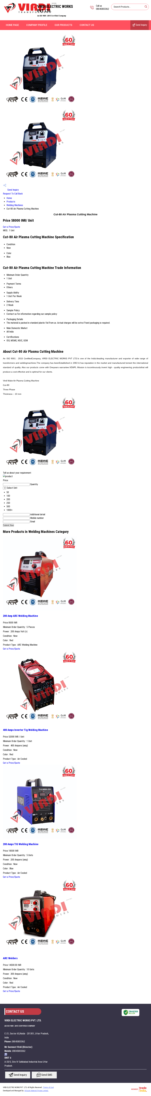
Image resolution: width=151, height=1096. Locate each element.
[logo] (30, 14)
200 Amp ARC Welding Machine (20, 616)
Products (10, 201)
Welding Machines (14, 205)
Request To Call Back (13, 193)
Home (9, 198)
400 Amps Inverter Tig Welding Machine (25, 730)
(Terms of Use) (48, 1087)
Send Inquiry (141, 24)
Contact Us (87, 25)
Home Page (12, 25)
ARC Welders (10, 958)
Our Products (63, 25)
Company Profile (36, 25)
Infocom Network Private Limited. (36, 1091)
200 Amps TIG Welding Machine (20, 844)
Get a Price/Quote (11, 226)
